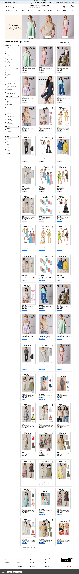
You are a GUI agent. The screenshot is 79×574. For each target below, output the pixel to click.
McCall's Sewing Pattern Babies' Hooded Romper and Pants (44, 218)
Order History (7, 563)
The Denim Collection (11, 120)
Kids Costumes (9, 87)
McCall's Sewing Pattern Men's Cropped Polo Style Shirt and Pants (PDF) (28, 366)
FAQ (18, 561)
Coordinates (9, 55)
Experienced (9, 129)
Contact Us (19, 559)
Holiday (8, 102)
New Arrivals (8, 10)
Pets (8, 105)
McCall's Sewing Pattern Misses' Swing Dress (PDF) (63, 337)
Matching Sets (9, 114)
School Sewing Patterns (34, 567)
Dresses (8, 58)
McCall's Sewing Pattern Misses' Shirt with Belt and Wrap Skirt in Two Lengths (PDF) (45, 541)
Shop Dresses (30, 36)
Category (22, 10)
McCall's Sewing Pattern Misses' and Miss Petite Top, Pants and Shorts (63, 129)
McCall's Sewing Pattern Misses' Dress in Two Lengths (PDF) (28, 248)
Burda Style (47, 567)
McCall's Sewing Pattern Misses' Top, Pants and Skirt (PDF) (63, 218)
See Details (72, 2)
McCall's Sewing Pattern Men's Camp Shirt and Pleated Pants (28, 188)
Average (8, 150)
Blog (30, 559)
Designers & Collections (48, 10)
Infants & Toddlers (10, 77)
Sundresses (9, 119)
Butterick (46, 562)
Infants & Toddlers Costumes (12, 86)
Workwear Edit (9, 123)
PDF (8, 49)
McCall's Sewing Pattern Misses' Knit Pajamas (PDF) (28, 307)
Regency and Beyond (10, 116)
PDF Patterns (30, 10)
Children (8, 74)
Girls (8, 75)
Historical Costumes (10, 84)
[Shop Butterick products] (22, 2)
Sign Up (66, 560)
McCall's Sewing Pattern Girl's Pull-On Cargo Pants (63, 99)
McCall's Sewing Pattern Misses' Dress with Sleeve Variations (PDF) (63, 248)
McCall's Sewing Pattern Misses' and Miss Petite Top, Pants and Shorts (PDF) (45, 248)
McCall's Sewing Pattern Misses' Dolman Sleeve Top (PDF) (44, 337)
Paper (8, 47)
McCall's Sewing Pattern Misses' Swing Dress (28, 69)
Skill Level (39, 10)
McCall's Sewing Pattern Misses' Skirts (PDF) (45, 396)
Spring (8, 141)
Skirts (8, 66)
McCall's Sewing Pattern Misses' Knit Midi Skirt (45, 69)
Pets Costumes (9, 90)
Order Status (7, 562)
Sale (72, 10)
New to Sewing (9, 132)
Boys (8, 72)
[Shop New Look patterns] (43, 2)
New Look (47, 565)
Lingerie (8, 62)
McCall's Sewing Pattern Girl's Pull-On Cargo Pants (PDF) (45, 307)
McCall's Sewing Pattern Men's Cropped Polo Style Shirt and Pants (28, 158)
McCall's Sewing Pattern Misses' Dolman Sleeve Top (27, 129)
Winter (8, 144)
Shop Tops (48, 36)
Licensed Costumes (10, 89)
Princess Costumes (10, 92)
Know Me (47, 566)
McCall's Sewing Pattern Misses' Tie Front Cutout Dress (28, 454)
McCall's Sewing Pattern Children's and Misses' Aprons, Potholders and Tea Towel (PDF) (63, 541)
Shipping (18, 563)
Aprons (8, 98)
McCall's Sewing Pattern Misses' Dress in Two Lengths (46, 188)
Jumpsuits (8, 61)
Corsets (8, 56)
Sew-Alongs (32, 562)
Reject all (9, 572)
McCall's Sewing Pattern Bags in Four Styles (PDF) (45, 511)
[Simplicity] (10, 6)
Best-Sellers (9, 111)
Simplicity (47, 559)
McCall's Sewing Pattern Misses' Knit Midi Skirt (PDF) (63, 366)
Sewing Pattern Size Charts (34, 565)
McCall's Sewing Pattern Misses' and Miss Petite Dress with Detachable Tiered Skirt (45, 454)
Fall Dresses (9, 113)
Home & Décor (9, 104)
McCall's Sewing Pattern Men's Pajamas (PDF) (62, 396)
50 (69, 44)
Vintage (58, 10)
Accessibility (19, 566)
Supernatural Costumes (11, 93)
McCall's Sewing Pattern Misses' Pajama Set (27, 99)
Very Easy (8, 153)
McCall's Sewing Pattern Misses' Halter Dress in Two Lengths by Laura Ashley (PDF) (28, 541)
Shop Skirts (65, 36)
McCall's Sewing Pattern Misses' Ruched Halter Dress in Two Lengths (28, 426)
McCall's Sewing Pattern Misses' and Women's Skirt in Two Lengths (45, 483)
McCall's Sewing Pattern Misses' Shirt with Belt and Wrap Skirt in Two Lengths (63, 454)
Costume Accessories (11, 83)
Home (6, 14)
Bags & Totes (9, 99)
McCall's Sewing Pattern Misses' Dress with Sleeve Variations (63, 188)
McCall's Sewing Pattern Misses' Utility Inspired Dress (63, 483)
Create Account (7, 559)
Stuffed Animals (9, 107)
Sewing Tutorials (33, 563)
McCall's (9, 14)
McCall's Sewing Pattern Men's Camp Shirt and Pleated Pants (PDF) (45, 366)
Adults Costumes (10, 81)
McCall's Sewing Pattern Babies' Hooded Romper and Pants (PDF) (45, 277)
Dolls (8, 101)
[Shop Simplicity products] (8, 2)
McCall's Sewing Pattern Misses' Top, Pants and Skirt (45, 158)
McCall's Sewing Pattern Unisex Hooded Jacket (62, 158)
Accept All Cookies (17, 572)
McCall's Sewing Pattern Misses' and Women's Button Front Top (63, 426)
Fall (7, 139)
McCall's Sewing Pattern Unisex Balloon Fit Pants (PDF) (62, 307)
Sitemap (18, 567)
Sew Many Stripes (10, 117)
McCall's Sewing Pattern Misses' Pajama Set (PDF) (27, 337)
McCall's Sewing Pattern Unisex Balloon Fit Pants (62, 69)
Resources (65, 10)
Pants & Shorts (9, 64)
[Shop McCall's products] (15, 2)
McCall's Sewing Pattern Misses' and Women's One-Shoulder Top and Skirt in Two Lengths (28, 483)
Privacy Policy (69, 569)
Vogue (46, 563)
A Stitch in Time (32, 561)
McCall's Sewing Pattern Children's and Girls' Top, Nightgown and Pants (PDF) (28, 277)
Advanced (8, 149)
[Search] (29, 7)
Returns (18, 565)
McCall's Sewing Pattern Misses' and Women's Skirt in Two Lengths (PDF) (28, 396)
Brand (16, 10)
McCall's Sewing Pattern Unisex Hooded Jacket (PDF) (62, 277)
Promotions (19, 562)
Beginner (8, 128)
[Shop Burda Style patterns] (50, 2)
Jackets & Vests (9, 59)
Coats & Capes (9, 53)
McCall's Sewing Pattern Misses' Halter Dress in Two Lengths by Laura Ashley (46, 426)
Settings (3, 572)
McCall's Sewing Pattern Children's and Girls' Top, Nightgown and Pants (28, 218)
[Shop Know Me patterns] (36, 2)
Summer (8, 142)
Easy (8, 152)
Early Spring (9, 138)
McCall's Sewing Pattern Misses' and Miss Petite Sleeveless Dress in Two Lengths (28, 511)
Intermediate (9, 131)
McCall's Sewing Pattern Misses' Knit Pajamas (45, 129)
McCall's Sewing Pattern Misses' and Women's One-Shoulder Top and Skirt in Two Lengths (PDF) (63, 511)
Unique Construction (10, 122)
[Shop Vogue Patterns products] (29, 2)
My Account (7, 561)
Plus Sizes (8, 65)
